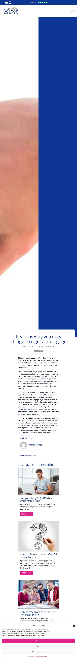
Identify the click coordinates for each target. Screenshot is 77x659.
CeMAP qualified (24, 409)
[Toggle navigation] (72, 11)
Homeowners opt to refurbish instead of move (37, 613)
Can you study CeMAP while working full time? (36, 500)
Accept (38, 641)
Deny (38, 646)
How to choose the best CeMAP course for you (38, 556)
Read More (26, 514)
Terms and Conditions (42, 656)
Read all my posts (26, 456)
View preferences (38, 652)
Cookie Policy (31, 656)
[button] (74, 626)
